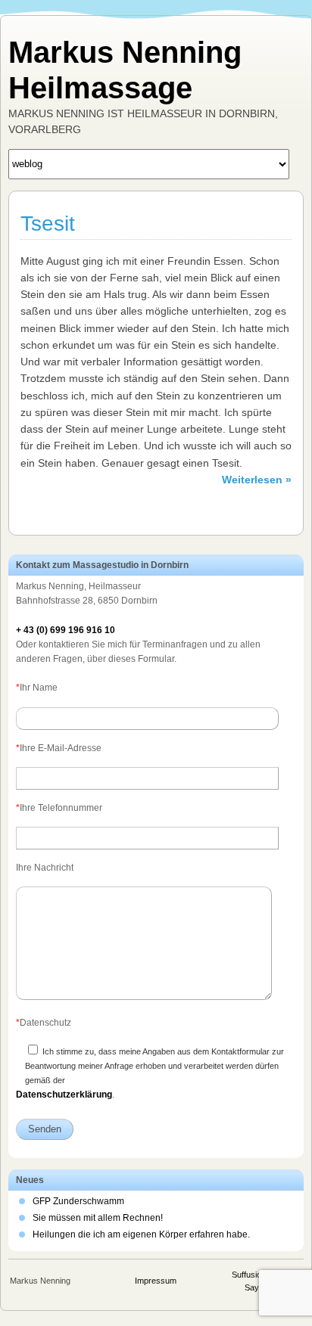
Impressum (155, 1280)
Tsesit (47, 223)
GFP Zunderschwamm (78, 1201)
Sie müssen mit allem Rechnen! (98, 1218)
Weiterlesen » (257, 480)
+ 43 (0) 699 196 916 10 (65, 630)
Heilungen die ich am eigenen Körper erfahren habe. (141, 1234)
